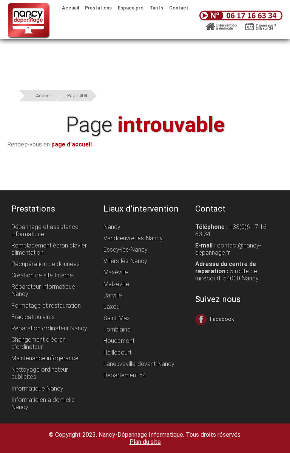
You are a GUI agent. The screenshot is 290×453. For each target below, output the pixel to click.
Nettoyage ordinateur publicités (39, 373)
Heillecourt (117, 352)
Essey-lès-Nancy (125, 249)
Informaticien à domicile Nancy (43, 403)
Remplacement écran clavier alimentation (49, 249)
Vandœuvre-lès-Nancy (133, 238)
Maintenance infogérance (45, 358)
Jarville (112, 295)
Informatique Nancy (37, 388)
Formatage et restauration (46, 305)
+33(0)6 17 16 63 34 (231, 230)
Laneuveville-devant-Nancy (138, 363)
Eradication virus (33, 317)
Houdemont (118, 341)
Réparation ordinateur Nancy (49, 328)
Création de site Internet (43, 275)
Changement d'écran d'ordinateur (38, 343)
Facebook (221, 319)
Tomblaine (117, 329)
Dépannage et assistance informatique (45, 230)
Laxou (111, 306)
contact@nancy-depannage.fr (228, 249)
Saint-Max (116, 318)
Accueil (44, 95)
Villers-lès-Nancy (125, 261)
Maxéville (115, 272)
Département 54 (124, 375)
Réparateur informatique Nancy (43, 290)
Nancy (111, 226)
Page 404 (77, 95)
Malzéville (116, 284)
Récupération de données (45, 264)
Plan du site (145, 441)
